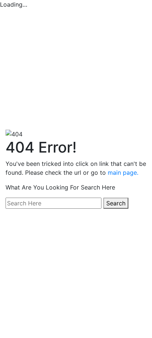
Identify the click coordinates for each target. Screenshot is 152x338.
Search (115, 203)
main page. (123, 172)
